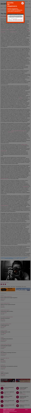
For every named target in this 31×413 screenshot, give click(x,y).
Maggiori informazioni (6, 412)
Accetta (26, 409)
